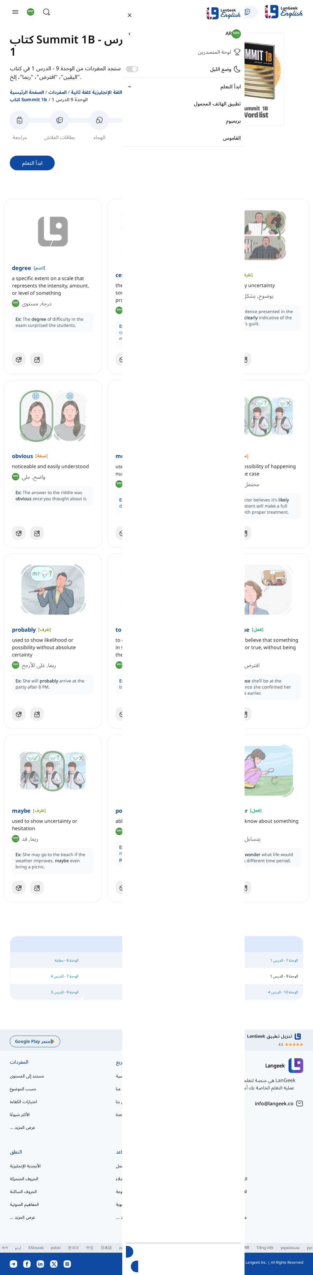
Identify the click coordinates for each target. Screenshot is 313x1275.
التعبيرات (231, 1151)
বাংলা (5, 1247)
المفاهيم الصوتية (24, 1204)
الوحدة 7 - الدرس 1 (284, 960)
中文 (90, 1247)
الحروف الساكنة (23, 1191)
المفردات (57, 92)
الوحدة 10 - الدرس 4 (283, 992)
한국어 (73, 1247)
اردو (18, 1247)
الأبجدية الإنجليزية (25, 1166)
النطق (16, 1151)
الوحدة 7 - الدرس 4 (65, 976)
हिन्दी (246, 1247)
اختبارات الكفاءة (23, 1101)
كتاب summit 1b (28, 99)
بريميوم (233, 120)
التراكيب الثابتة (234, 1178)
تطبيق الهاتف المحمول (217, 103)
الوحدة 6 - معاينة (67, 960)
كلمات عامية (233, 1166)
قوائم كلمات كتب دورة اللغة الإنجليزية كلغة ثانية (120, 92)
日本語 (106, 1247)
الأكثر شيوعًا (20, 1114)
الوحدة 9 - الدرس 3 (65, 992)
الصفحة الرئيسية (27, 92)
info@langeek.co (274, 1103)
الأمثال (228, 1204)
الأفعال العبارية (234, 1191)
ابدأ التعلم (32, 163)
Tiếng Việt (264, 1247)
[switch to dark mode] (132, 69)
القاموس (232, 138)
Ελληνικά (35, 1247)
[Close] (129, 14)
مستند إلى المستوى (27, 1076)
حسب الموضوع (23, 1089)
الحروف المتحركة (24, 1178)
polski (56, 1247)
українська (290, 1247)
